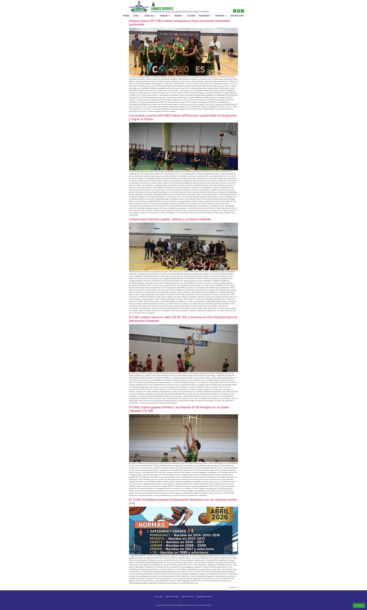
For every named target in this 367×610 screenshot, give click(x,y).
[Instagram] (242, 10)
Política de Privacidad (171, 596)
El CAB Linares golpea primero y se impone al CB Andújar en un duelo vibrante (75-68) (179, 409)
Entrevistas (220, 16)
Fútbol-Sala (149, 16)
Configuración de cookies (204, 596)
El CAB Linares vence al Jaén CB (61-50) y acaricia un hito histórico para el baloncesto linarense (183, 319)
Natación (178, 16)
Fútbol (135, 16)
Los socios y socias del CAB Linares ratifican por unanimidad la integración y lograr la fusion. (183, 117)
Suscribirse (359, 605)
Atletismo (191, 16)
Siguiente (233, 587)
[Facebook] (234, 10)
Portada (126, 16)
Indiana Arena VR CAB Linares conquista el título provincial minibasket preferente (179, 22)
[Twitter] (238, 10)
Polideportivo (204, 16)
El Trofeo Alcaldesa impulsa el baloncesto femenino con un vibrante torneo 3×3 (183, 501)
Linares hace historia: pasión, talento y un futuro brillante (170, 219)
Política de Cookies (187, 596)
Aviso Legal (158, 596)
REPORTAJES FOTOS (237, 16)
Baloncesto (164, 16)
